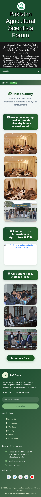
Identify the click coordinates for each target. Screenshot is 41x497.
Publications (13, 438)
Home (6, 83)
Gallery (11, 431)
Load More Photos (21, 358)
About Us (5, 71)
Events (11, 434)
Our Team (12, 427)
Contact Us (12, 423)
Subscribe (21, 406)
